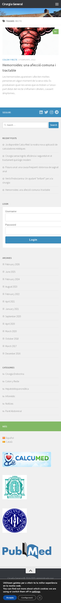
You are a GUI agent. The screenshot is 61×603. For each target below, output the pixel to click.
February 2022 (12, 294)
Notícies (9, 403)
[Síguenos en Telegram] (57, 112)
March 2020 (11, 331)
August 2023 (11, 286)
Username (10, 211)
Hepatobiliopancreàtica (17, 388)
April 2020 (10, 323)
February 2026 (12, 264)
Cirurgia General (12, 4)
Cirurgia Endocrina (14, 373)
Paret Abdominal (13, 411)
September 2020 (13, 316)
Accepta (10, 597)
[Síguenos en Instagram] (51, 112)
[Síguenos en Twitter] (46, 112)
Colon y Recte (9, 59)
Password (10, 224)
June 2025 (10, 271)
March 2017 (11, 346)
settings (36, 591)
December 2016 (12, 353)
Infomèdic (10, 396)
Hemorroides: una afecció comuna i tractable (27, 189)
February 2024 (12, 279)
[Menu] (57, 4)
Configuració (27, 597)
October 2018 (12, 338)
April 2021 (10, 301)
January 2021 (12, 308)
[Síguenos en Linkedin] (41, 112)
